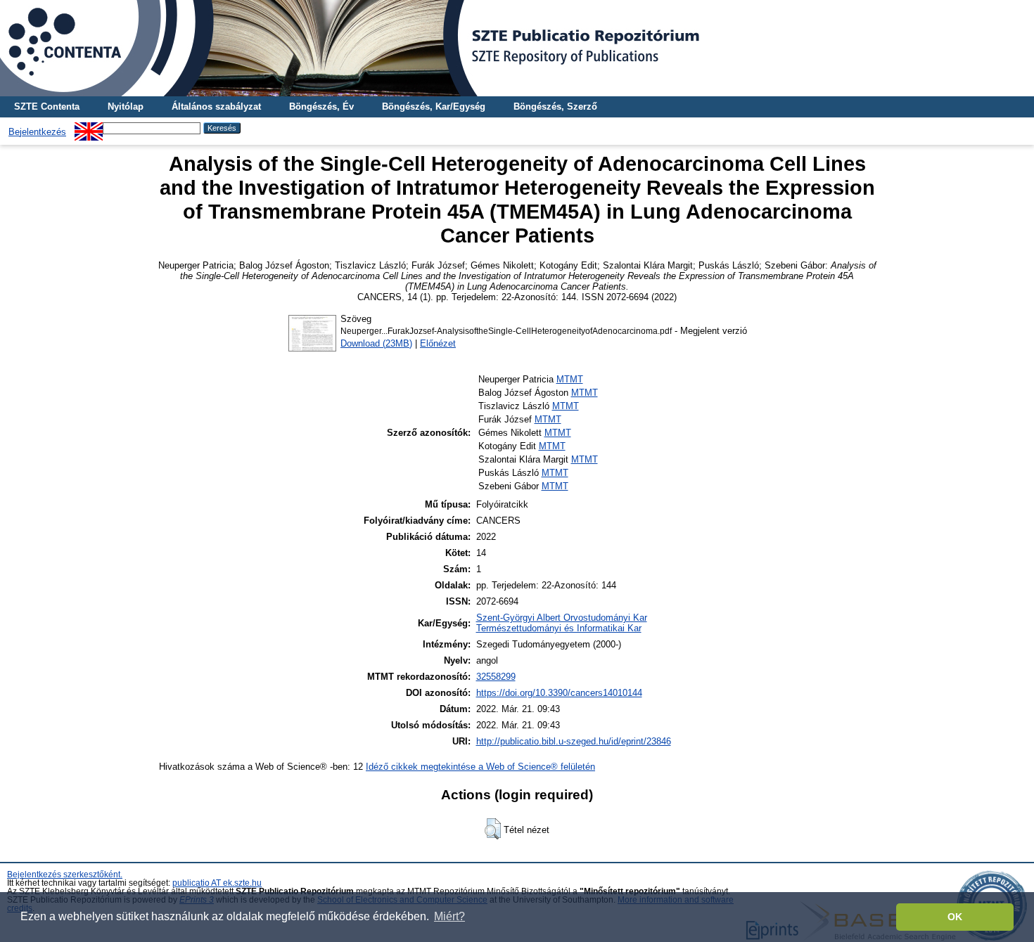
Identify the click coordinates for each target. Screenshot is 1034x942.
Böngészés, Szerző (555, 106)
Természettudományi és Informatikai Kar (559, 628)
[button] (493, 828)
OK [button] (954, 916)
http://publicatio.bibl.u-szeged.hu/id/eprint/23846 (573, 741)
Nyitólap (125, 106)
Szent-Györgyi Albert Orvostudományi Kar (561, 617)
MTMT (569, 379)
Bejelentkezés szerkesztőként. (64, 874)
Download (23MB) (376, 343)
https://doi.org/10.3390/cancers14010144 (559, 693)
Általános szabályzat (216, 106)
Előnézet (438, 343)
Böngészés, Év (321, 106)
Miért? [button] (449, 916)
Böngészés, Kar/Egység (433, 106)
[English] (89, 127)
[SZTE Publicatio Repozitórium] (517, 48)
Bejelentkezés (37, 132)
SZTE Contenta (46, 106)
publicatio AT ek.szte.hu (217, 883)
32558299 (496, 676)
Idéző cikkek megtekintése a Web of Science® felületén (480, 766)
